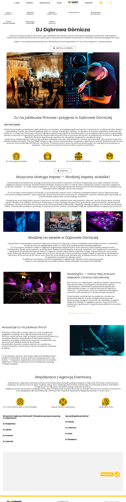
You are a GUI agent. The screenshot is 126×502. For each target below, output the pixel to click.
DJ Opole (7, 429)
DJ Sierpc (69, 422)
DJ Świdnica (71, 439)
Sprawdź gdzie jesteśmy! (77, 416)
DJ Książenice (9, 423)
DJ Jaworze (70, 427)
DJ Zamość (8, 441)
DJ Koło (68, 433)
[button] (117, 474)
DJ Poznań (8, 435)
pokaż (17, 125)
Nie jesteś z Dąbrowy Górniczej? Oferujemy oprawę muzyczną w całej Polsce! (31, 417)
